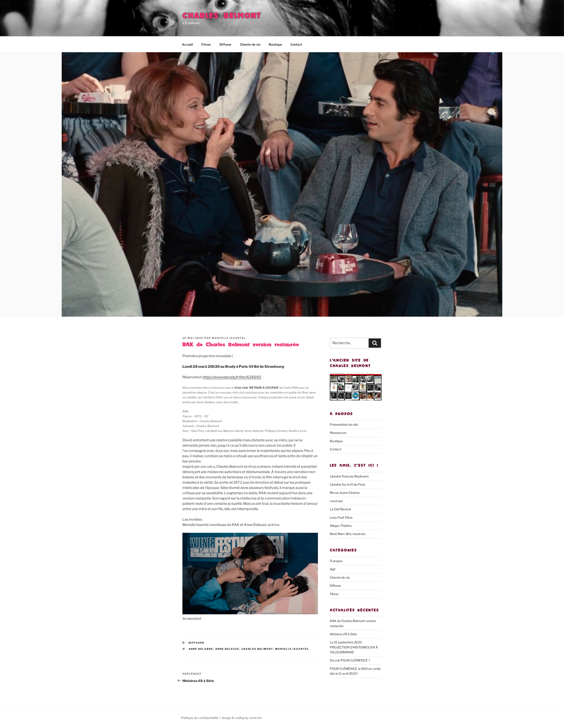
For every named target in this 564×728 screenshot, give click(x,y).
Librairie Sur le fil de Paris (347, 484)
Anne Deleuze (227, 648)
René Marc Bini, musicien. (348, 534)
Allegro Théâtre (341, 525)
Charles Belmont (221, 15)
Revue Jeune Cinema (345, 492)
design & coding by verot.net (242, 718)
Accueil (187, 44)
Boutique (275, 44)
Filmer (206, 44)
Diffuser (225, 44)
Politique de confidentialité (199, 718)
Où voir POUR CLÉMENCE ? (350, 660)
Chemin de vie (250, 44)
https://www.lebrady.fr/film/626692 (232, 377)
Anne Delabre (201, 648)
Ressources (338, 433)
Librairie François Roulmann (349, 476)
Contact (296, 44)
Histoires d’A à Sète (343, 634)
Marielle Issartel (229, 338)
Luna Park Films (341, 517)
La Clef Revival (340, 509)
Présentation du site (344, 424)
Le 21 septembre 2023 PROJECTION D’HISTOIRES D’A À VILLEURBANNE (354, 647)
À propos (336, 561)
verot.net (336, 501)
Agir (333, 569)
